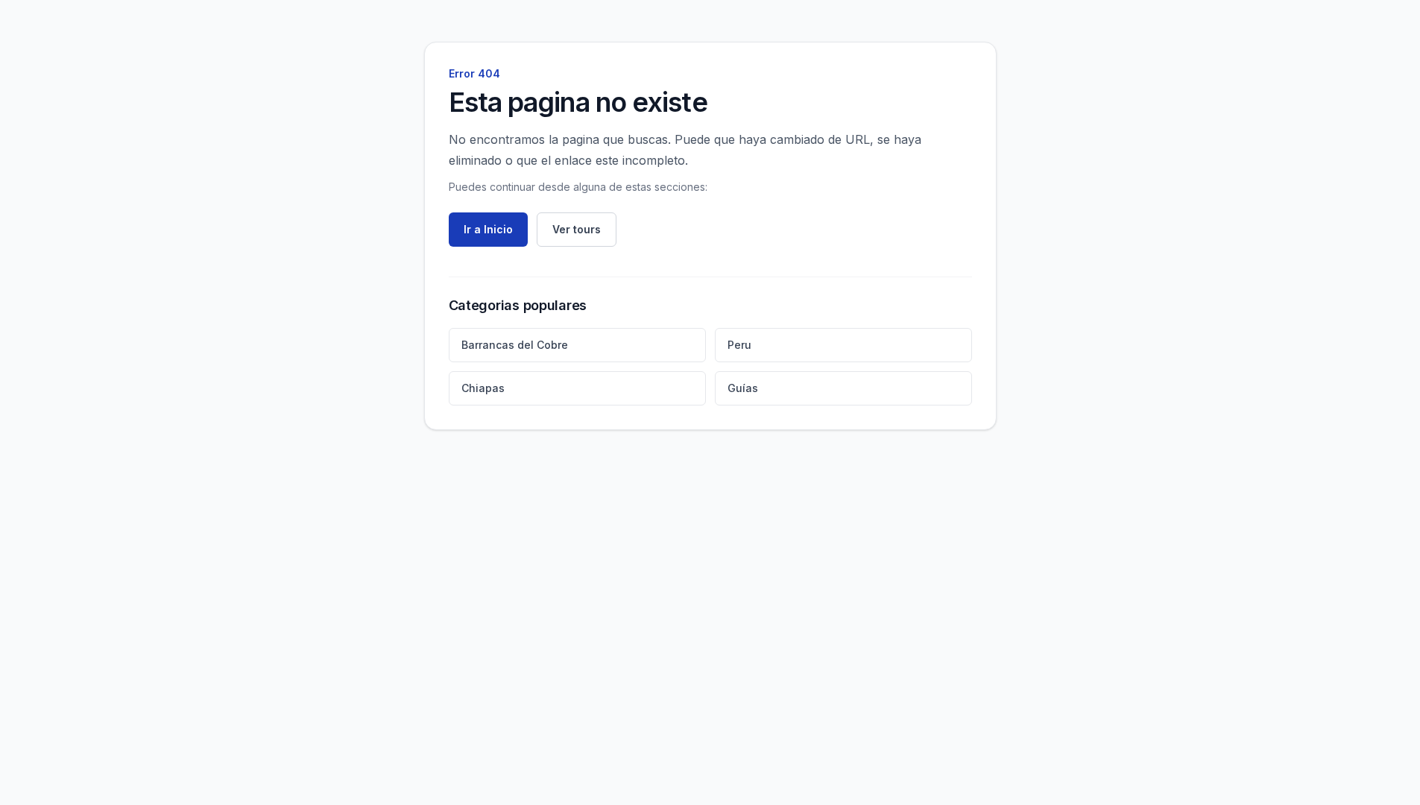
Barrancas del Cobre (514, 344)
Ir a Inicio (488, 229)
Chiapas (483, 388)
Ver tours (576, 229)
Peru (739, 344)
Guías (743, 388)
